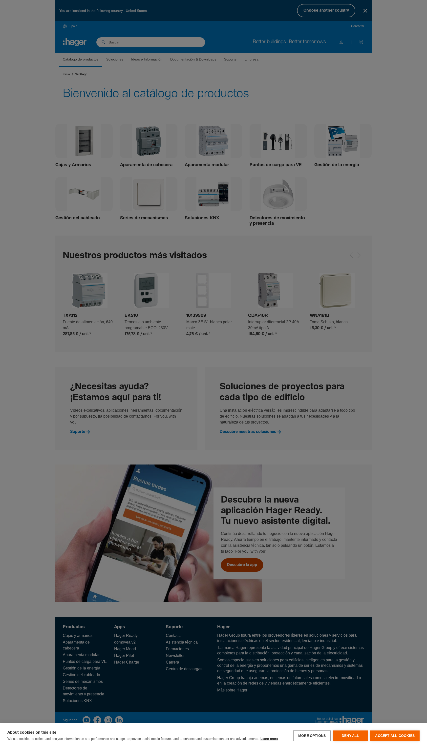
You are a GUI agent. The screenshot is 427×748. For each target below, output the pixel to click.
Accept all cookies (395, 736)
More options (312, 736)
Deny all (350, 736)
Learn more (269, 739)
